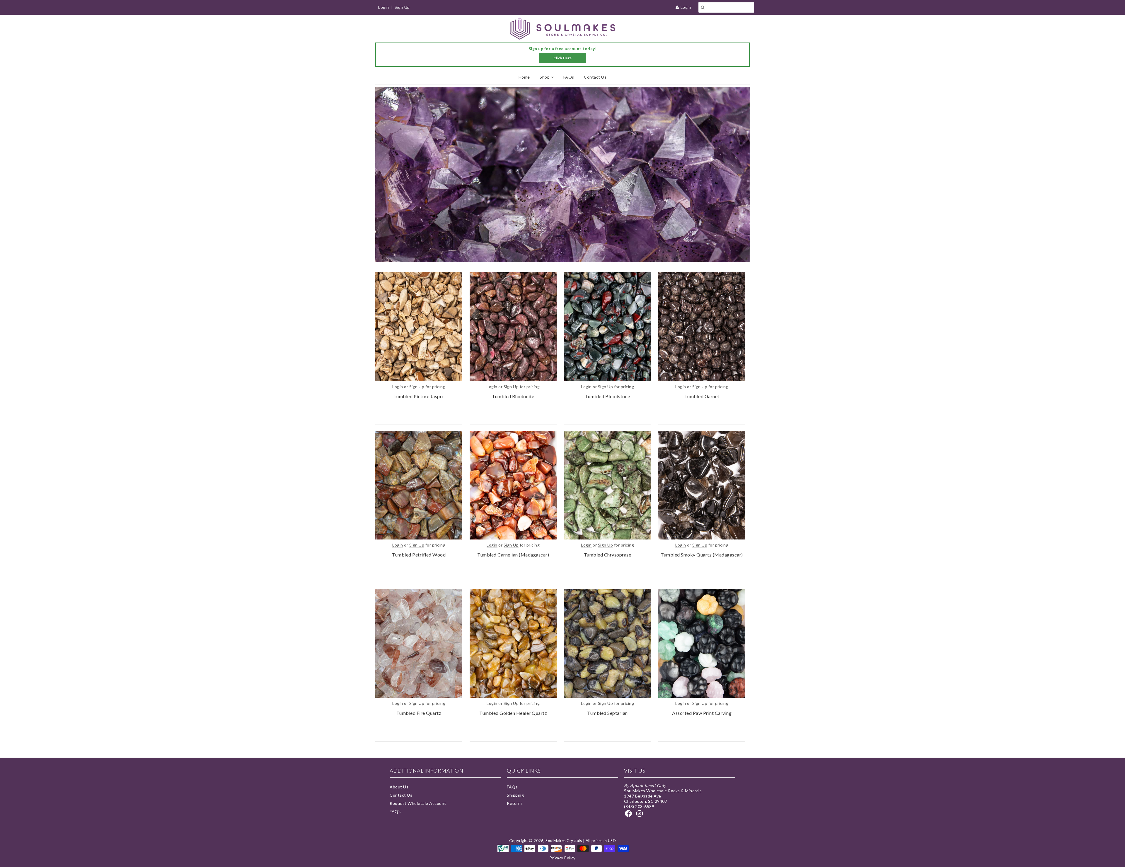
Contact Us (595, 76)
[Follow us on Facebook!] (629, 815)
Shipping (515, 795)
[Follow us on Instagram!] (640, 815)
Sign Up (402, 7)
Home (524, 76)
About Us (399, 786)
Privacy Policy (562, 858)
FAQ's (396, 811)
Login (686, 7)
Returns (515, 803)
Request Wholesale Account (418, 803)
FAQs (568, 76)
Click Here (562, 58)
